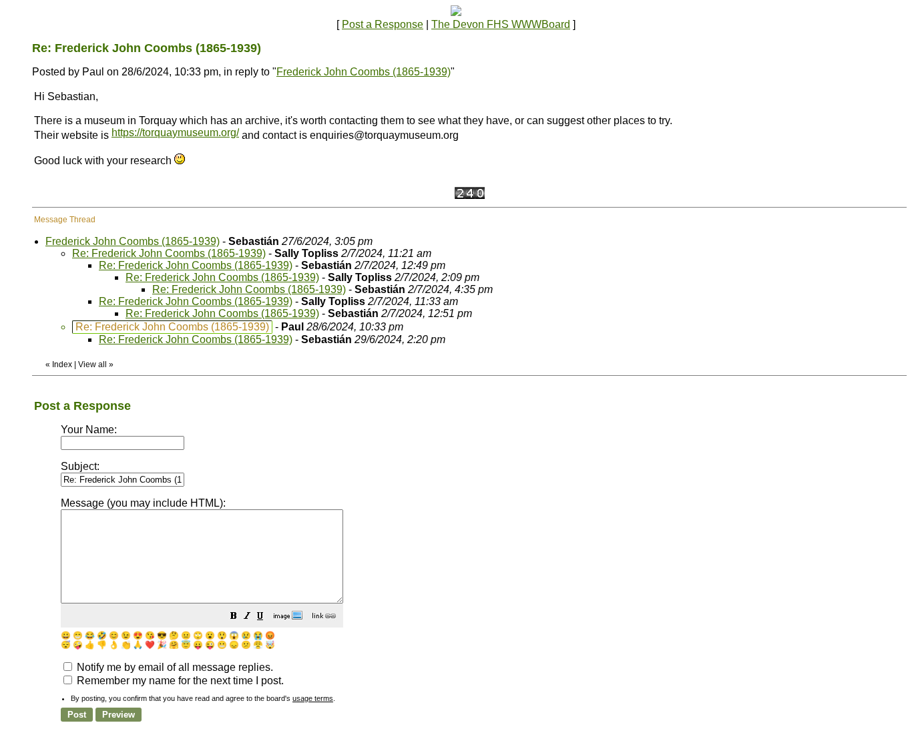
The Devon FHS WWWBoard (500, 24)
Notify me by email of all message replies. (173, 667)
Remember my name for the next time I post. (179, 680)
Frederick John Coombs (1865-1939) (363, 71)
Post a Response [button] (382, 24)
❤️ (150, 645)
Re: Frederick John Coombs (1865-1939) (169, 253)
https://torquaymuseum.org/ (175, 132)
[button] (233, 617)
